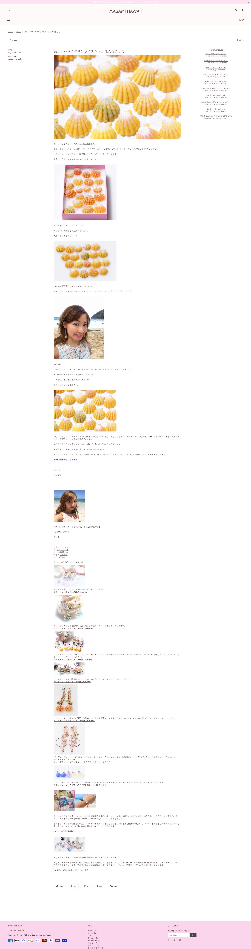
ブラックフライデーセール (216, 54)
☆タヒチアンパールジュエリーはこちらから (73, 659)
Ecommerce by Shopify (42, 935)
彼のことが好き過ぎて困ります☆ (216, 74)
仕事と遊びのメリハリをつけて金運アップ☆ (216, 116)
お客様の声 (63, 552)
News (18, 32)
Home (10, 32)
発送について (93, 945)
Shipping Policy (95, 938)
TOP (90, 935)
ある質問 (63, 555)
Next (239, 40)
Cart (241, 20)
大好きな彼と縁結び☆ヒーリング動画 (215, 88)
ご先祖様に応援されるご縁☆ (216, 95)
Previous (13, 40)
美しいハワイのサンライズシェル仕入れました (89, 51)
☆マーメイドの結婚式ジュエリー (69, 831)
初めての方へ (62, 547)
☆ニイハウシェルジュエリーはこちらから (72, 682)
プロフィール (63, 550)
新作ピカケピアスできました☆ (216, 61)
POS (25, 935)
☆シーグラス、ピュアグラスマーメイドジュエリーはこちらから (82, 762)
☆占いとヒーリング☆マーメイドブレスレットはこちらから (80, 785)
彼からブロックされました (216, 68)
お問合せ (62, 557)
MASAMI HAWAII (125, 11)
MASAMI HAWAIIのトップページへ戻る (71, 870)
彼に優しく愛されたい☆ (215, 109)
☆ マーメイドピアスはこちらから (69, 562)
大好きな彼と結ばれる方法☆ (216, 81)
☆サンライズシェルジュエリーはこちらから (73, 628)
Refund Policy (94, 940)
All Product (93, 933)
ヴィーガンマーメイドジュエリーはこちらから (74, 721)
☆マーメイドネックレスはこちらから (70, 592)
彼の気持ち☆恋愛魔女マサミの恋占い (215, 102)
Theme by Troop (15, 935)
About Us (92, 930)
